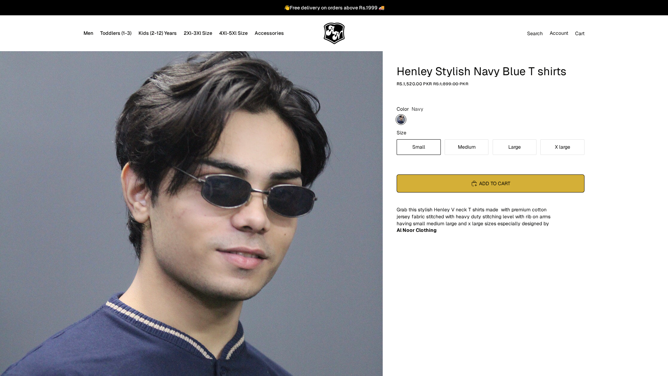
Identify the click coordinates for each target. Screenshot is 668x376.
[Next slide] (375, 290)
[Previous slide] (7, 290)
